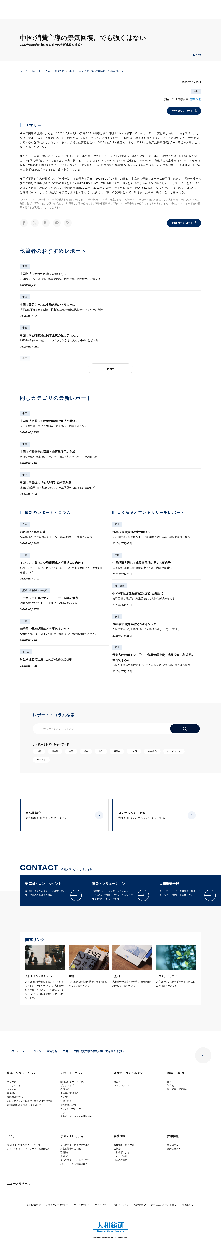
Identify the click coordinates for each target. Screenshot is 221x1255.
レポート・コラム (41, 71)
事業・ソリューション (21, 1073)
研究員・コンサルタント (130, 1073)
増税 (86, 751)
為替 (101, 751)
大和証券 (186, 1204)
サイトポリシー (82, 1204)
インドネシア (174, 751)
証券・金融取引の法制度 (34, 590)
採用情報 (173, 1136)
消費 (39, 751)
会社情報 (119, 1136)
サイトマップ (101, 1204)
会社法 (134, 751)
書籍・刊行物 (176, 1073)
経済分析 (59, 71)
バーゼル (41, 759)
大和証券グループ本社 (162, 1204)
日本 (24, 524)
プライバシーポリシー (57, 1204)
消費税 (116, 751)
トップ (23, 71)
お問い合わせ (34, 1204)
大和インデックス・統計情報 (128, 1204)
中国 (71, 71)
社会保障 (119, 586)
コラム (25, 652)
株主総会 (152, 751)
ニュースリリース (18, 1183)
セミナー (13, 1136)
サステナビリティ (72, 1136)
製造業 (55, 751)
